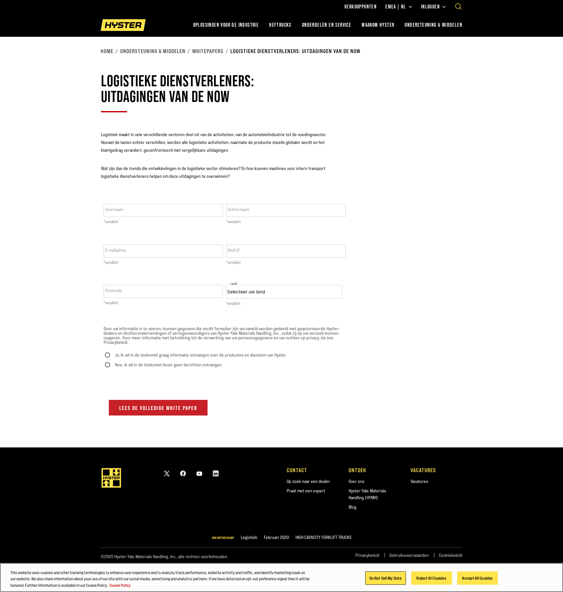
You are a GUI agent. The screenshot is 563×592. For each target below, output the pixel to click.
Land (233, 284)
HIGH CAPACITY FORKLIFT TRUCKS (324, 537)
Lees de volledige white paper (158, 408)
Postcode (113, 290)
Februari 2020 (276, 537)
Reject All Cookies (431, 577)
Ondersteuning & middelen (152, 51)
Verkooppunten (360, 6)
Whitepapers (208, 51)
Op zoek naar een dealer (308, 481)
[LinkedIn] (216, 473)
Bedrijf (234, 250)
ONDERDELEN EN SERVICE (326, 25)
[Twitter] (167, 473)
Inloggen (430, 6)
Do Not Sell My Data (385, 577)
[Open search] (458, 6)
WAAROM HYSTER (378, 25)
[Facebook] (183, 473)
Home (107, 51)
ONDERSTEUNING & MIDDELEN (433, 25)
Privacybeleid (367, 555)
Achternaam (238, 209)
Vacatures (419, 481)
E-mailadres (115, 250)
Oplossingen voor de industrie (226, 25)
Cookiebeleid (450, 555)
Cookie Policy (120, 585)
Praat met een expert (306, 490)
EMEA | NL (395, 6)
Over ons (356, 481)
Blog (352, 507)
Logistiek (249, 537)
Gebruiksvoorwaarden (409, 555)
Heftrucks (280, 25)
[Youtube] (199, 473)
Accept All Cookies (477, 577)
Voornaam (114, 209)
